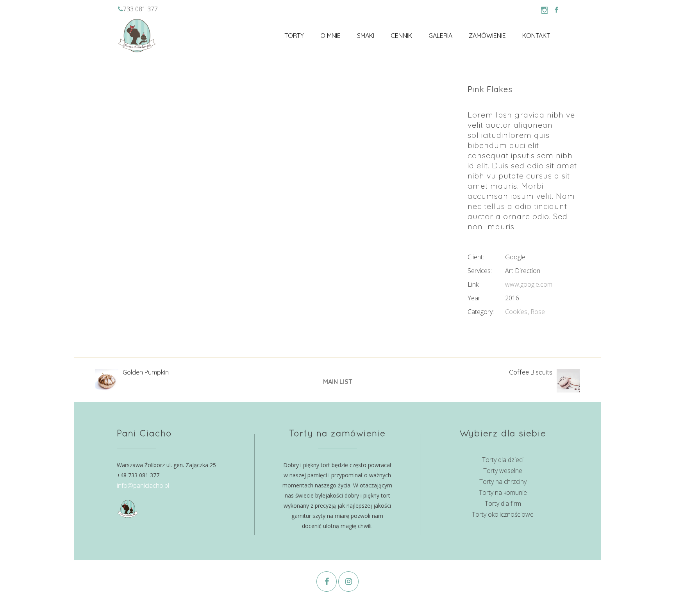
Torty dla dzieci (502, 459)
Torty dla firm (503, 503)
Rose (537, 311)
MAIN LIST (337, 381)
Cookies (516, 311)
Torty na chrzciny (503, 481)
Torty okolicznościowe (503, 514)
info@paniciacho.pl (143, 485)
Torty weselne (502, 470)
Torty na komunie (503, 492)
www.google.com (528, 284)
